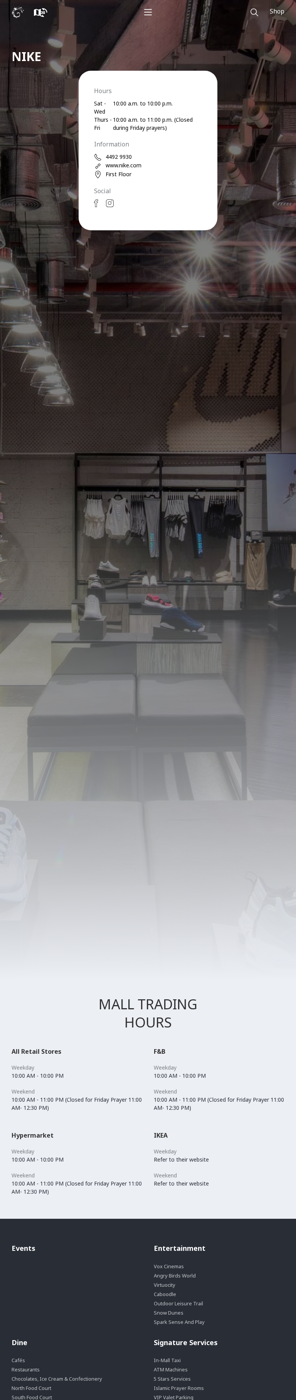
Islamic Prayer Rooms (179, 1388)
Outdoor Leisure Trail (178, 1303)
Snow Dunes (168, 1312)
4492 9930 (119, 156)
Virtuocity (164, 1284)
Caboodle (165, 1294)
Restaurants (26, 1369)
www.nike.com (123, 165)
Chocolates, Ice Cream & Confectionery (57, 1378)
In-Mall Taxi (167, 1360)
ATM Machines (171, 1369)
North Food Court (31, 1388)
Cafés (18, 1360)
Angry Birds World (175, 1275)
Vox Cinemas (169, 1266)
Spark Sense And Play (179, 1321)
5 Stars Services (172, 1378)
